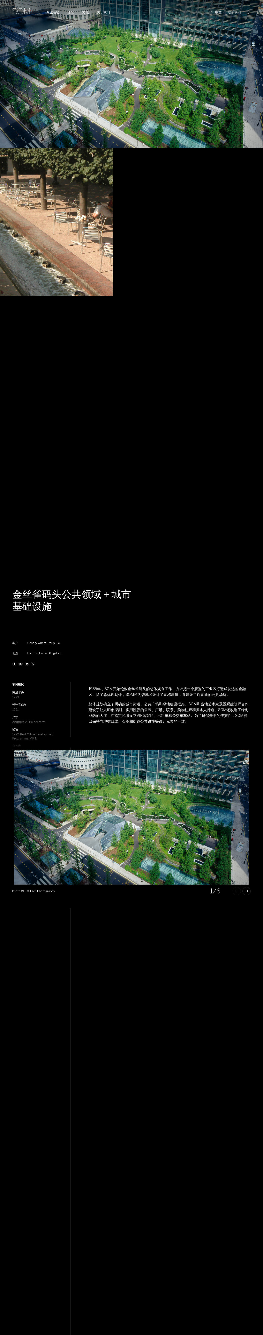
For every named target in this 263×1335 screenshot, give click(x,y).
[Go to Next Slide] (246, 891)
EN (211, 12)
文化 (85, 12)
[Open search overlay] (249, 12)
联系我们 (234, 12)
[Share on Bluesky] (27, 664)
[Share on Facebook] (14, 664)
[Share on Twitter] (33, 664)
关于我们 (103, 12)
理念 (70, 12)
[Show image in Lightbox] (240, 758)
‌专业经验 (52, 12)
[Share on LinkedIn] (20, 664)
